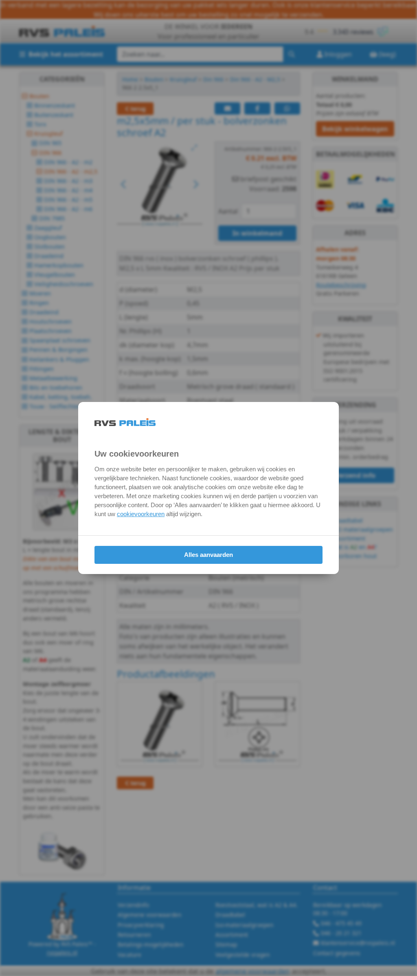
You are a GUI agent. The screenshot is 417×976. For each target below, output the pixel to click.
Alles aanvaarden (208, 554)
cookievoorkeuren (141, 513)
